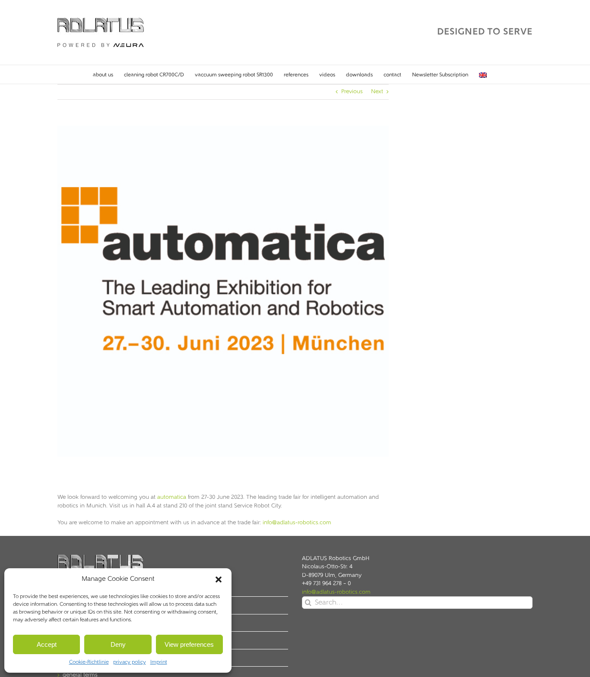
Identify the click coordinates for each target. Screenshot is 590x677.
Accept (47, 644)
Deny (118, 644)
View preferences (189, 644)
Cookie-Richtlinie (89, 662)
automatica (171, 497)
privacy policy (129, 662)
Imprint (158, 662)
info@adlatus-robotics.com (297, 523)
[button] (218, 579)
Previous (352, 91)
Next (377, 91)
